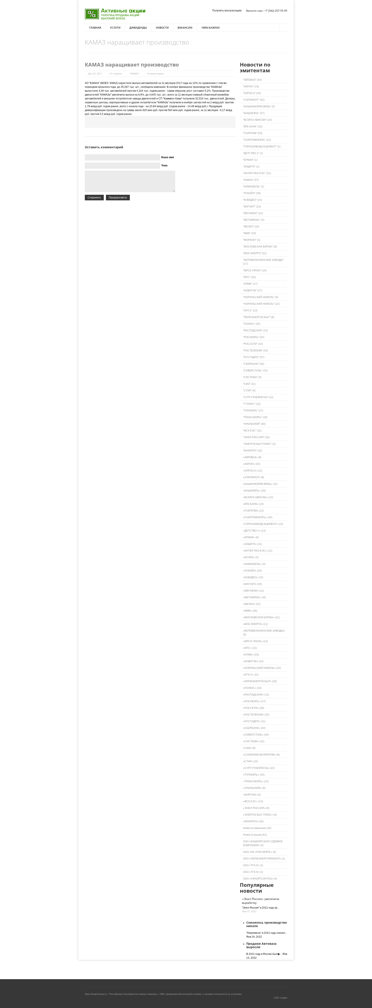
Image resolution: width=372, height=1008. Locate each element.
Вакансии (185, 27)
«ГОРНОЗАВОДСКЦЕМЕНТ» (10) (263, 524)
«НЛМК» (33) (251, 654)
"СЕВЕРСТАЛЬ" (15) (255, 370)
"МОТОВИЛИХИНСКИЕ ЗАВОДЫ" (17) (263, 261)
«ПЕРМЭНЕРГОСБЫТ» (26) (260, 681)
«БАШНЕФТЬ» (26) (254, 490)
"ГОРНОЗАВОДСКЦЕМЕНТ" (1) (262, 146)
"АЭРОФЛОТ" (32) (254, 99)
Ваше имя (167, 157)
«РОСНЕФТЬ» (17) (254, 701)
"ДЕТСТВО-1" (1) (253, 153)
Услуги (115, 27)
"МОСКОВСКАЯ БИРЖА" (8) (260, 246)
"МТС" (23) (249, 277)
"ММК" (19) (249, 233)
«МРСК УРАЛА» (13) (255, 641)
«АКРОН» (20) (251, 463)
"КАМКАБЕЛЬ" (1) (253, 186)
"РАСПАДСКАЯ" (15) (255, 330)
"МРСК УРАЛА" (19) (255, 270)
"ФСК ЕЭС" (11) (252, 430)
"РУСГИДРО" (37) (253, 357)
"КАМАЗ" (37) (251, 179)
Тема (164, 165)
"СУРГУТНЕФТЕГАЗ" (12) (258, 397)
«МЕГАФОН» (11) (253, 590)
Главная (95, 27)
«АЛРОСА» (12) (252, 470)
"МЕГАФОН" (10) (253, 213)
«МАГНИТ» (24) (252, 584)
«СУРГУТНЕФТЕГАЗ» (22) (259, 768)
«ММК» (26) (250, 610)
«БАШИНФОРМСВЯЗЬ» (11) (260, 483)
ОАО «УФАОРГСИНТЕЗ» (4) (260, 878)
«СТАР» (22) (250, 761)
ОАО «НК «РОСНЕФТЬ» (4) (259, 851)
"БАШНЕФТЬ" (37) (254, 113)
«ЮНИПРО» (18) (253, 821)
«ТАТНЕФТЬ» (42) (254, 774)
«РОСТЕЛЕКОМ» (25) (256, 714)
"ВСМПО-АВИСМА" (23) (257, 119)
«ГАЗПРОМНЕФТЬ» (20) (257, 517)
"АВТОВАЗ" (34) (252, 79)
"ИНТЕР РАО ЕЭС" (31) (257, 173)
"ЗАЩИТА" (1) (251, 166)
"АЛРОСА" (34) (252, 93)
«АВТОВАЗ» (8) (252, 457)
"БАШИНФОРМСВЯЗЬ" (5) (259, 106)
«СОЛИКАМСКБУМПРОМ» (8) (261, 754)
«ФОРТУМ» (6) (252, 794)
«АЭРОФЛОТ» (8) (253, 477)
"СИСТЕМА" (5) (252, 377)
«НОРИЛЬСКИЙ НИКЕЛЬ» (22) (262, 667)
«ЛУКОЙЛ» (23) (252, 570)
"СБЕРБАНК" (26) (253, 363)
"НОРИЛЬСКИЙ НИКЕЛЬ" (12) (261, 303)
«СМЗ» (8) (249, 748)
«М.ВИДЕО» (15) (253, 577)
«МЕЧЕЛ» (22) (251, 604)
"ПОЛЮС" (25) (251, 323)
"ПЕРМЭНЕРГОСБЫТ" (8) (258, 317)
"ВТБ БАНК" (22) (252, 126)
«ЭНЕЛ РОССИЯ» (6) (256, 808)
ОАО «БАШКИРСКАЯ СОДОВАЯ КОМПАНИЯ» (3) (262, 843)
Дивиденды (138, 27)
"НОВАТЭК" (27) (252, 290)
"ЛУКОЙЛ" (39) (252, 193)
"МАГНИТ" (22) (252, 206)
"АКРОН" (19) (251, 86)
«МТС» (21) (250, 647)
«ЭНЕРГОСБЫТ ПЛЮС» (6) (260, 814)
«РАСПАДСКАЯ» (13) (256, 694)
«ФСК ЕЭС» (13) (253, 801)
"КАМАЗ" (134, 73)
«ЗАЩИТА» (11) (252, 544)
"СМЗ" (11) (249, 383)
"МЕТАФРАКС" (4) (253, 219)
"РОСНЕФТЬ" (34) (253, 337)
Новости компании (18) (257, 828)
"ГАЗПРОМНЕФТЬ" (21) (257, 139)
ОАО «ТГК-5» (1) (253, 865)
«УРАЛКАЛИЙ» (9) (254, 788)
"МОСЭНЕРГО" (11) (255, 253)
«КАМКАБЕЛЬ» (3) (254, 564)
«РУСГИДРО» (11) (254, 721)
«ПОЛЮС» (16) (252, 688)
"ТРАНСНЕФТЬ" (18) (255, 417)
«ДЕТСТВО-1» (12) (254, 530)
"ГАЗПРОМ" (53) (252, 133)
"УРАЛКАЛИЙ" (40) (254, 423)
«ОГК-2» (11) (251, 674)
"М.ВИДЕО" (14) (252, 199)
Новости (162, 27)
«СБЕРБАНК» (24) (254, 728)
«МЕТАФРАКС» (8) (254, 597)
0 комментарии (155, 73)
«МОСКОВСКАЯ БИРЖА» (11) (261, 617)
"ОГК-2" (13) (250, 310)
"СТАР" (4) (249, 390)
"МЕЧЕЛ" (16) (251, 226)
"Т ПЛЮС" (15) (251, 403)
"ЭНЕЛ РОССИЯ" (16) (256, 437)
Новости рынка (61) (255, 834)
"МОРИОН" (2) (251, 239)
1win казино (210, 27)
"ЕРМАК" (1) (250, 159)
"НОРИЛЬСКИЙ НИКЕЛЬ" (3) (260, 297)
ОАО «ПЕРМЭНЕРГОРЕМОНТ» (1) (264, 858)
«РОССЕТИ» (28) (253, 708)
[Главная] (115, 14)
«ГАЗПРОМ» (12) (253, 510)
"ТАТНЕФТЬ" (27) (253, 410)
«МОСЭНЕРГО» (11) (255, 624)
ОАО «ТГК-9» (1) (253, 871)
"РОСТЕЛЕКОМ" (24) (255, 350)
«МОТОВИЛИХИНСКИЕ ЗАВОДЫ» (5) (264, 632)
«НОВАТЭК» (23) (253, 661)
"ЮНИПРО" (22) (252, 450)
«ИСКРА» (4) (251, 557)
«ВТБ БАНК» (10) (253, 504)
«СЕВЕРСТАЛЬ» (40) (256, 734)
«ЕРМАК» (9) (251, 537)
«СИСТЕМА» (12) (253, 741)
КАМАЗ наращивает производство (132, 64)
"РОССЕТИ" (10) (253, 343)
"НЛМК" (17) (250, 283)
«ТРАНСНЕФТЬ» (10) (256, 781)
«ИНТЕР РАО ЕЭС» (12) (257, 550)
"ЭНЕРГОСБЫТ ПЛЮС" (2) (259, 443)
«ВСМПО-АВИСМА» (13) (258, 497)
